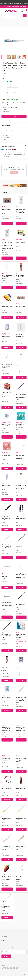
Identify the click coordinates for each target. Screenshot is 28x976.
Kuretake (3, 206)
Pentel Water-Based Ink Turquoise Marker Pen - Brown (6, 636)
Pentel (17, 392)
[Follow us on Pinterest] (8, 968)
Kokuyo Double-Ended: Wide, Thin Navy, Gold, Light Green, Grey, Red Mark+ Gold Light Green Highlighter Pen (20, 211)
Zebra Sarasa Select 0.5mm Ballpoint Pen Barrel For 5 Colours (5, 518)
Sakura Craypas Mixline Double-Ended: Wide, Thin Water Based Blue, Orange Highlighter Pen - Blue (6, 605)
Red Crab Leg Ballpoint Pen (6, 393)
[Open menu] (2, 10)
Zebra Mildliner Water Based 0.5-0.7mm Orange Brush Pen (6, 848)
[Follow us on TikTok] (14, 968)
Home (1, 20)
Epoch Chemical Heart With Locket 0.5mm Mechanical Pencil (20, 426)
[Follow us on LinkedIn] (17, 968)
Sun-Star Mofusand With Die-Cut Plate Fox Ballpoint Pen (6, 277)
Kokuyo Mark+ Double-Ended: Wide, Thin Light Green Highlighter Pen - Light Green (21, 759)
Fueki (2, 303)
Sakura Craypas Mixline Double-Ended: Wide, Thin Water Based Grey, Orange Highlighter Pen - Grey (21, 575)
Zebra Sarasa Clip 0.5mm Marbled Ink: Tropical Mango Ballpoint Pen (21, 699)
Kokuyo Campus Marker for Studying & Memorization (21, 636)
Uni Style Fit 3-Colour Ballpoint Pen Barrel (5, 698)
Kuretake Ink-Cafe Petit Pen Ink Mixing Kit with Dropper (6, 209)
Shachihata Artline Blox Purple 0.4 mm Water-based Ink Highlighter (6, 878)
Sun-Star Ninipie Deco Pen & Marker (6, 575)
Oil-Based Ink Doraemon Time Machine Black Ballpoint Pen (21, 336)
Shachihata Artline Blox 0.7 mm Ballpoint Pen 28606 (21, 848)
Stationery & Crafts (7, 20)
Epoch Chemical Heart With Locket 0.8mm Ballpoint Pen (6, 456)
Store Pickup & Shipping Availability (9, 107)
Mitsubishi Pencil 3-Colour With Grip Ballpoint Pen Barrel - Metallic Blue (6, 546)
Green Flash (18, 333)
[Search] (25, 15)
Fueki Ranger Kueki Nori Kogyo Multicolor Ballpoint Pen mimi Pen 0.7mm (6, 306)
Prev (2, 24)
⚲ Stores (23, 6)
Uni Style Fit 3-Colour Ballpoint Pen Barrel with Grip (21, 518)
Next (6, 24)
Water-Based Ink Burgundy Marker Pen (20, 547)
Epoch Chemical (19, 239)
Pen (17, 92)
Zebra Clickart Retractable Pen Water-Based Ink (21, 878)
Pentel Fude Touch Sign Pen (6, 789)
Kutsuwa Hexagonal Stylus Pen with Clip (20, 276)
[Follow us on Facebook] (2, 968)
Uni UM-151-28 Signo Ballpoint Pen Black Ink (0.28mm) (6, 669)
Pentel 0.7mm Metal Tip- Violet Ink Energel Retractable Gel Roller (21, 396)
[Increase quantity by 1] (16, 85)
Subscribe (6, 956)
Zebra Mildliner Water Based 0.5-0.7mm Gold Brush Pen (6, 818)
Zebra (2, 515)
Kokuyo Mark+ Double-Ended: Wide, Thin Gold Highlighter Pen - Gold (6, 758)
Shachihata (18, 844)
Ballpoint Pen (18, 665)
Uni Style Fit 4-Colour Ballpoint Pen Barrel (6, 486)
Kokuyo (17, 206)
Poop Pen (18, 362)
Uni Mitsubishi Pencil (5, 333)
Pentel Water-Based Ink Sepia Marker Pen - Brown (21, 606)
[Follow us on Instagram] (5, 968)
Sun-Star (3, 273)
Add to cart (14, 116)
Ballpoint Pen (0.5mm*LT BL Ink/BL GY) (21, 789)
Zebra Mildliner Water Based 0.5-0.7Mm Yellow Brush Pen (21, 818)
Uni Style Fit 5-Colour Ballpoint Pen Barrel (5, 335)
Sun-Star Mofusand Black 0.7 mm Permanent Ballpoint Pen (6, 366)
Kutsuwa (17, 273)
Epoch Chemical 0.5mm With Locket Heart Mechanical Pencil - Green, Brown (21, 487)
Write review (14, 172)
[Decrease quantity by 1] (8, 85)
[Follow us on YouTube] (11, 968)
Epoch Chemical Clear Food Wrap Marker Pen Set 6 (20, 242)
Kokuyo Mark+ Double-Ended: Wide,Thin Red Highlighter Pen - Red (6, 729)
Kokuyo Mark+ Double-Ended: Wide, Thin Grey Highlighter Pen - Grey (20, 729)
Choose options (21, 287)
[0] (25, 11)
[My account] (22, 11)
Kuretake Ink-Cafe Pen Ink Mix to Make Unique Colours (20, 306)
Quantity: (3, 85)
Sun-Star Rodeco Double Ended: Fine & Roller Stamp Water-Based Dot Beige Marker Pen (21, 456)
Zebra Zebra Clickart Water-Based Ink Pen (5, 907)
